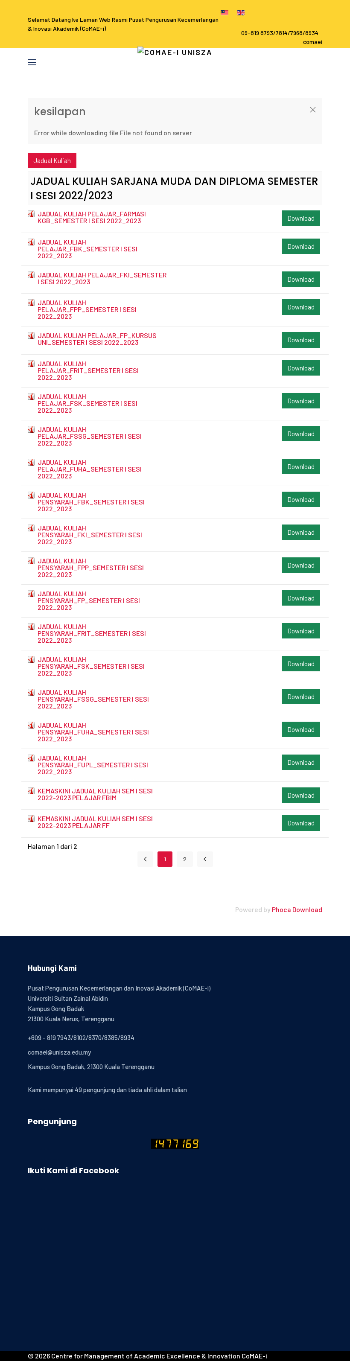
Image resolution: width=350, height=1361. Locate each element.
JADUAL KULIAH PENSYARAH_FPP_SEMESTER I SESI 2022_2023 (91, 567)
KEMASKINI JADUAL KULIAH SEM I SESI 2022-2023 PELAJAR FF (95, 821)
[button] (32, 62)
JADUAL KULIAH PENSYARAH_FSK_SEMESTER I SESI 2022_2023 (91, 666)
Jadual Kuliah (52, 160)
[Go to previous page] (205, 859)
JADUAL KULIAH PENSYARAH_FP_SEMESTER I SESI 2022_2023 (89, 600)
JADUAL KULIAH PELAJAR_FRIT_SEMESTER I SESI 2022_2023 (88, 370)
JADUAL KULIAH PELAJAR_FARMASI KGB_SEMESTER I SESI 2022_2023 (92, 217)
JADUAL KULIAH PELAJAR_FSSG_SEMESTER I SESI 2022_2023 (90, 436)
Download (301, 218)
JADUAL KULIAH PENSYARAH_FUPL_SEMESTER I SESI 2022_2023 (93, 764)
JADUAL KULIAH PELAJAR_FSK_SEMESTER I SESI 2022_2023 (87, 403)
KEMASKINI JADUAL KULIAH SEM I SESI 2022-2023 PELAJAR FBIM (95, 794)
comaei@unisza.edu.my (59, 1052)
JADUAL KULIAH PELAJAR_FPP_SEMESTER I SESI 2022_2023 (87, 309)
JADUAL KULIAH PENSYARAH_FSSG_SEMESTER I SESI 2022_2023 (93, 699)
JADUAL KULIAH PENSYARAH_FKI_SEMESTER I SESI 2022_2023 (90, 534)
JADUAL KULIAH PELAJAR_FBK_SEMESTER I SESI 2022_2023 (87, 248)
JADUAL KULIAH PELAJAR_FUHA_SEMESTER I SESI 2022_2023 (90, 469)
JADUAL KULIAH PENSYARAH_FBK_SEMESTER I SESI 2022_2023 (91, 502)
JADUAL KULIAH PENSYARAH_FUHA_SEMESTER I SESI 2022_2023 (93, 732)
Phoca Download (297, 909)
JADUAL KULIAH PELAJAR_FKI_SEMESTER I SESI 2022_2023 (102, 278)
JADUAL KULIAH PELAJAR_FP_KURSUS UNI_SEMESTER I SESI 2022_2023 (97, 338)
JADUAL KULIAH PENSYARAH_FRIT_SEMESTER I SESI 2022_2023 (92, 633)
